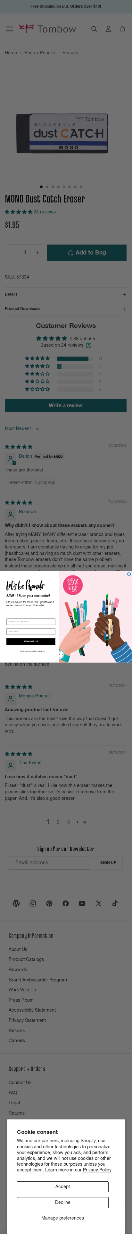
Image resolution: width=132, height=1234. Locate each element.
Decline (62, 1202)
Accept (62, 1187)
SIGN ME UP (31, 642)
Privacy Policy (97, 1170)
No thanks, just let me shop (32, 651)
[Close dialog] (129, 574)
